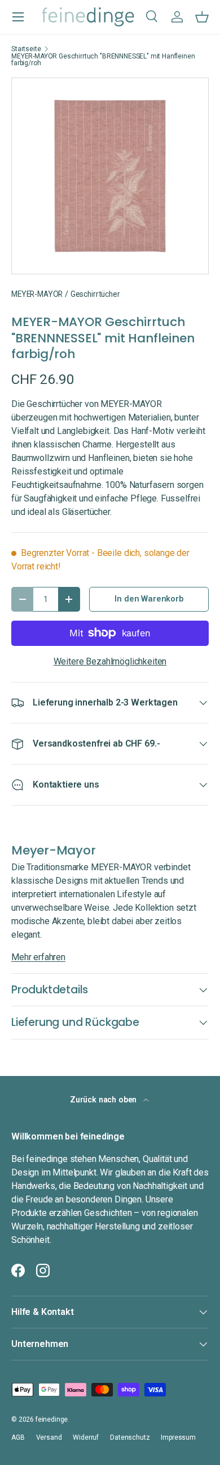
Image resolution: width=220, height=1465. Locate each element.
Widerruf (86, 1437)
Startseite (26, 49)
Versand (49, 1437)
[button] (202, 16)
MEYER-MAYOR (37, 294)
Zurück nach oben (104, 1099)
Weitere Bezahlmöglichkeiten (110, 661)
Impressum (178, 1437)
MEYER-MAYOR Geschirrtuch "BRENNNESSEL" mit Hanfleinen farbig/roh (103, 59)
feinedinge (52, 1419)
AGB (18, 1437)
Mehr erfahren (38, 957)
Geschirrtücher (95, 294)
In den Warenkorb (149, 599)
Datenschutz (129, 1437)
